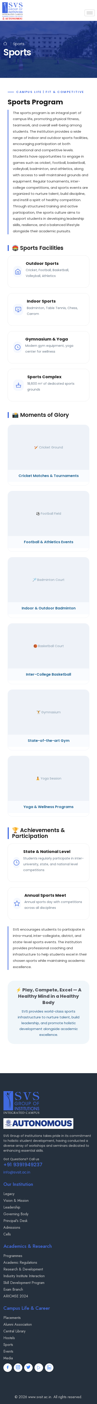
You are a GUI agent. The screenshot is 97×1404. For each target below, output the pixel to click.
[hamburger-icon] (90, 13)
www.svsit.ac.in (39, 1397)
